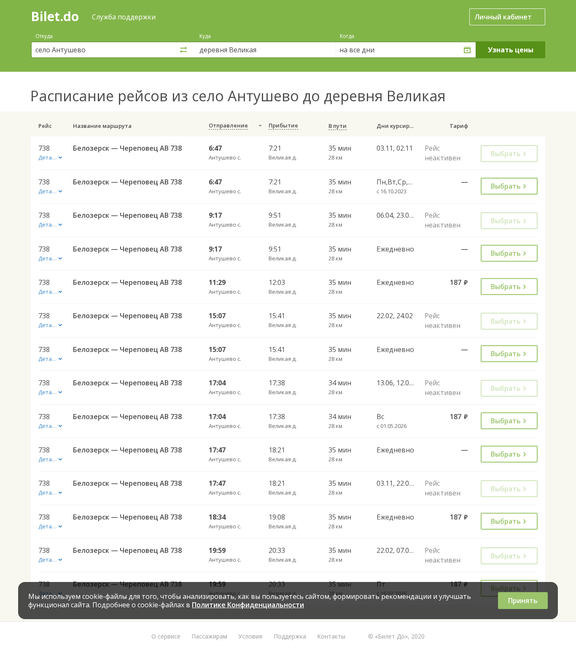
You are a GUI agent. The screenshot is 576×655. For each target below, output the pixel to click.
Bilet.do (55, 16)
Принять (523, 600)
